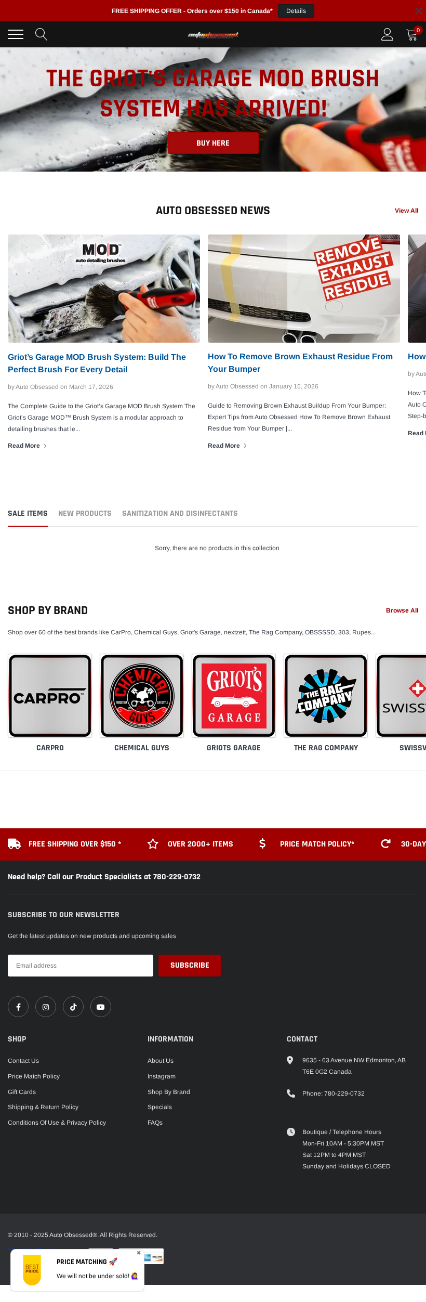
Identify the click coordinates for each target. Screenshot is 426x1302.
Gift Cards (22, 1092)
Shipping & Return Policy (43, 1107)
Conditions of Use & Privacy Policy (57, 1122)
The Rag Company (326, 748)
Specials (160, 1107)
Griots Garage (234, 748)
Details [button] (296, 11)
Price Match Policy (34, 1076)
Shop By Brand (169, 1092)
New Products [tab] (85, 514)
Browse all (402, 610)
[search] (41, 34)
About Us (161, 1060)
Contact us (23, 1060)
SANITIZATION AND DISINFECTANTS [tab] (180, 514)
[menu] (15, 34)
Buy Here (213, 123)
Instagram (162, 1076)
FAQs (155, 1122)
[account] (387, 34)
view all (406, 210)
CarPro (50, 748)
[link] (18, 1006)
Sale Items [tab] (28, 514)
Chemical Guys (141, 748)
